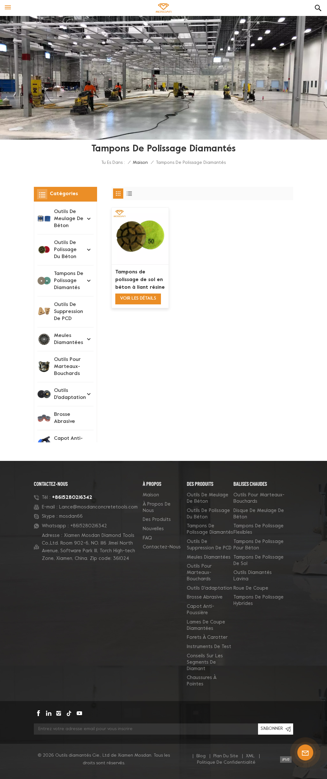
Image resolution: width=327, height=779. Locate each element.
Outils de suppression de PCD (68, 311)
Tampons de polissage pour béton (258, 544)
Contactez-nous (162, 547)
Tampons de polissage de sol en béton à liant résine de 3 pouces (140, 280)
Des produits (157, 519)
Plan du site (225, 756)
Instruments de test (209, 647)
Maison (140, 163)
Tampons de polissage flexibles (258, 529)
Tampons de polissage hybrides (258, 600)
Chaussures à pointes (201, 681)
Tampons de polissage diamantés (68, 280)
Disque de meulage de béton (258, 513)
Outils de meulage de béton (68, 218)
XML (250, 756)
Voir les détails (138, 298)
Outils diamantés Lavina (252, 575)
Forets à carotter (207, 637)
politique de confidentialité (226, 762)
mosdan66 (71, 516)
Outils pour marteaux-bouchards (67, 366)
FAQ (147, 538)
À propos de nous (157, 507)
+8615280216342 (72, 497)
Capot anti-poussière (68, 442)
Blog (201, 756)
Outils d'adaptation (70, 394)
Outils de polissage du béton (65, 249)
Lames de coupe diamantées (206, 625)
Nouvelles (153, 529)
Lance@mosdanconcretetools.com (98, 507)
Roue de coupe (250, 588)
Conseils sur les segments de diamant (205, 662)
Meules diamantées (68, 339)
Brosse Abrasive (64, 418)
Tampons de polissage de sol (258, 560)
